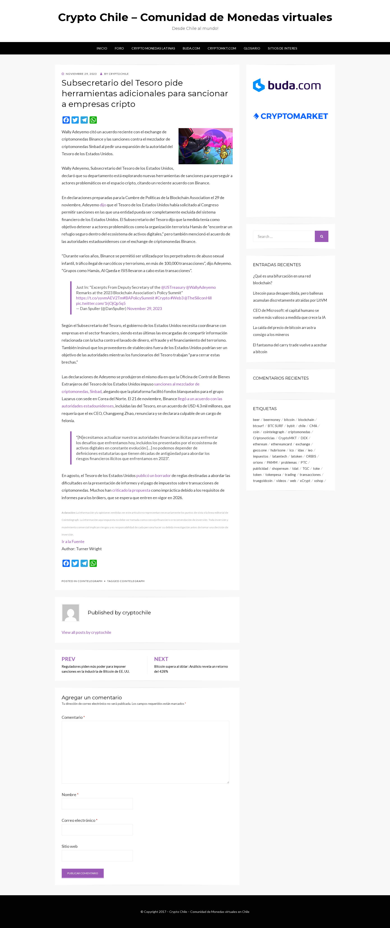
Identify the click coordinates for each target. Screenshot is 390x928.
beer (256, 420)
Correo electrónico (80, 820)
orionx (258, 462)
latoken (296, 456)
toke (316, 468)
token (257, 474)
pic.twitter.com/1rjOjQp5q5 (100, 303)
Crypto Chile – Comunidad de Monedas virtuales (195, 17)
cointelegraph (132, 581)
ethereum (260, 444)
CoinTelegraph (90, 581)
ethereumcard (281, 444)
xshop (318, 481)
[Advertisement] (290, 175)
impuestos (260, 456)
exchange (303, 444)
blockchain (306, 420)
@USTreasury (173, 287)
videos (281, 481)
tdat (295, 468)
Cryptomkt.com (222, 48)
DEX (304, 438)
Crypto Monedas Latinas (153, 48)
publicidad (260, 468)
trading (290, 474)
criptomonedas (299, 432)
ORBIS (311, 456)
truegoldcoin (262, 481)
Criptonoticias (264, 438)
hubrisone (278, 450)
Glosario (252, 48)
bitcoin (289, 420)
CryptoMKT (288, 438)
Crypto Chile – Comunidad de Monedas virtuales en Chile (209, 912)
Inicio (102, 48)
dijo (103, 204)
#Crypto (162, 297)
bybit (291, 426)
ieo (310, 450)
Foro (119, 48)
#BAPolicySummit (138, 297)
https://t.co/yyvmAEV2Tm (99, 297)
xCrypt (305, 481)
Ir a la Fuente (73, 541)
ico (291, 450)
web (293, 481)
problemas (289, 462)
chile (302, 426)
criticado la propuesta (131, 490)
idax (301, 450)
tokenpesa (273, 474)
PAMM (272, 462)
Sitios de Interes (282, 48)
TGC (305, 468)
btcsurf (258, 426)
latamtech (279, 456)
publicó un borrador (153, 475)
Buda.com (191, 48)
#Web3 (176, 297)
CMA (313, 426)
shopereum (280, 468)
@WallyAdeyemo (201, 287)
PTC (304, 462)
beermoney (272, 420)
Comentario (73, 717)
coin (256, 432)
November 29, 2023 (144, 308)
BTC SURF (275, 426)
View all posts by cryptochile (86, 632)
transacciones (310, 474)
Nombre (70, 794)
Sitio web (70, 846)
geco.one (260, 450)
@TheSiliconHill (198, 297)
